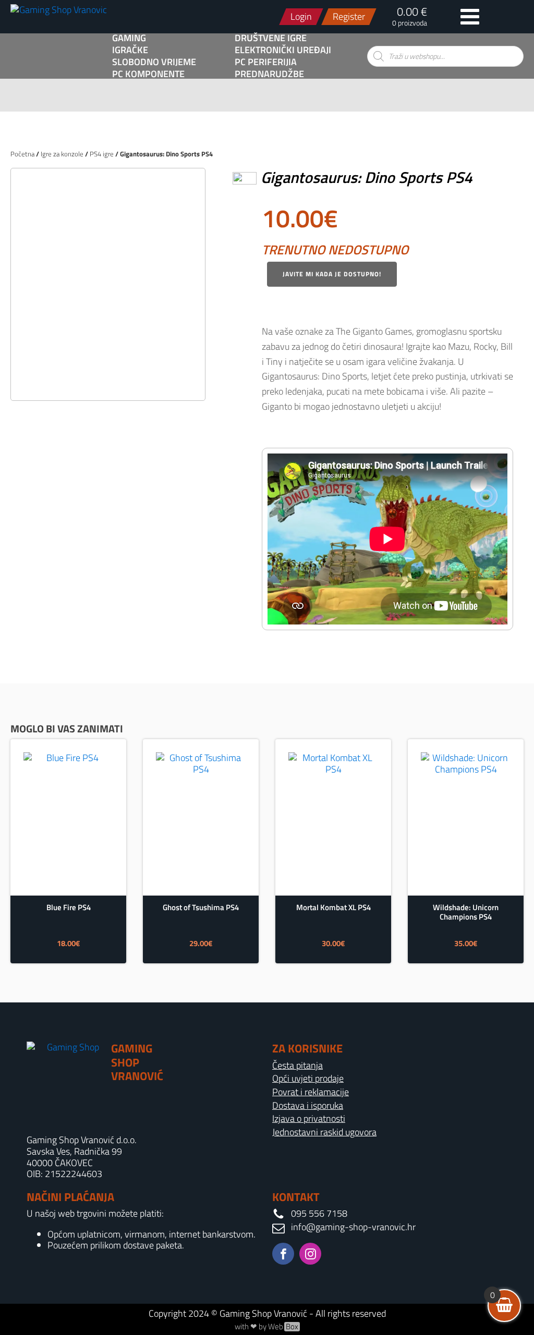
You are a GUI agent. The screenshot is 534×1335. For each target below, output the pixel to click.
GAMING (129, 38)
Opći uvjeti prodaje (308, 1078)
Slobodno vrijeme (154, 62)
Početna (22, 154)
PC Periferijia (266, 62)
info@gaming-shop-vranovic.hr (353, 1227)
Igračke (130, 50)
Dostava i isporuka (307, 1105)
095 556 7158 (319, 1213)
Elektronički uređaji (283, 50)
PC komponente (148, 74)
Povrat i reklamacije (310, 1092)
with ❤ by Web (266, 1326)
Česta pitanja (297, 1065)
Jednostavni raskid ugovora (324, 1132)
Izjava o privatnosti (308, 1118)
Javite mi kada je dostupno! (332, 274)
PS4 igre (102, 154)
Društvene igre (271, 38)
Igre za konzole (62, 154)
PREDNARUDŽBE (269, 74)
